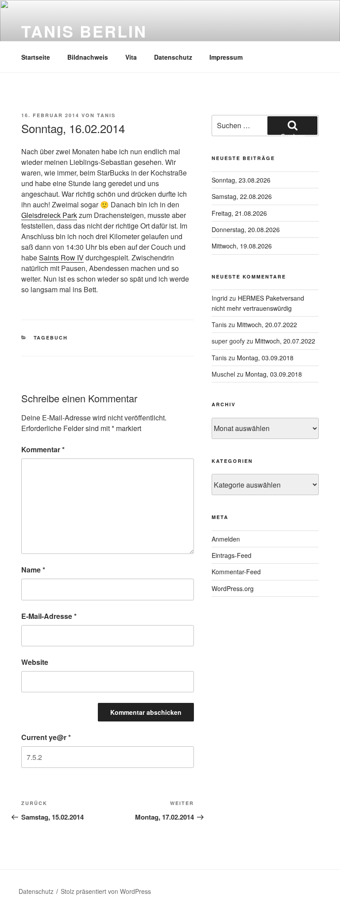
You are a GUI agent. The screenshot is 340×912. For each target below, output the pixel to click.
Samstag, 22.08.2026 (242, 196)
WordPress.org (233, 588)
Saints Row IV (61, 257)
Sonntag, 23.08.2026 (241, 180)
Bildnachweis (87, 57)
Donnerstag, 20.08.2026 (246, 229)
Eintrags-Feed (231, 555)
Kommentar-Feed (236, 571)
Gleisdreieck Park (49, 215)
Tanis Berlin (84, 30)
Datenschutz (173, 57)
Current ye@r (46, 737)
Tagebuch (51, 337)
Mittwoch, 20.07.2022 (267, 324)
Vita (131, 57)
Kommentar (43, 449)
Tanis (106, 115)
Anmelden (226, 538)
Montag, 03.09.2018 (265, 357)
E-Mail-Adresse (49, 616)
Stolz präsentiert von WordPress (106, 891)
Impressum (226, 57)
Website (34, 662)
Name (33, 570)
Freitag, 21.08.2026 (239, 213)
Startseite (35, 57)
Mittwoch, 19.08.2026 (242, 245)
